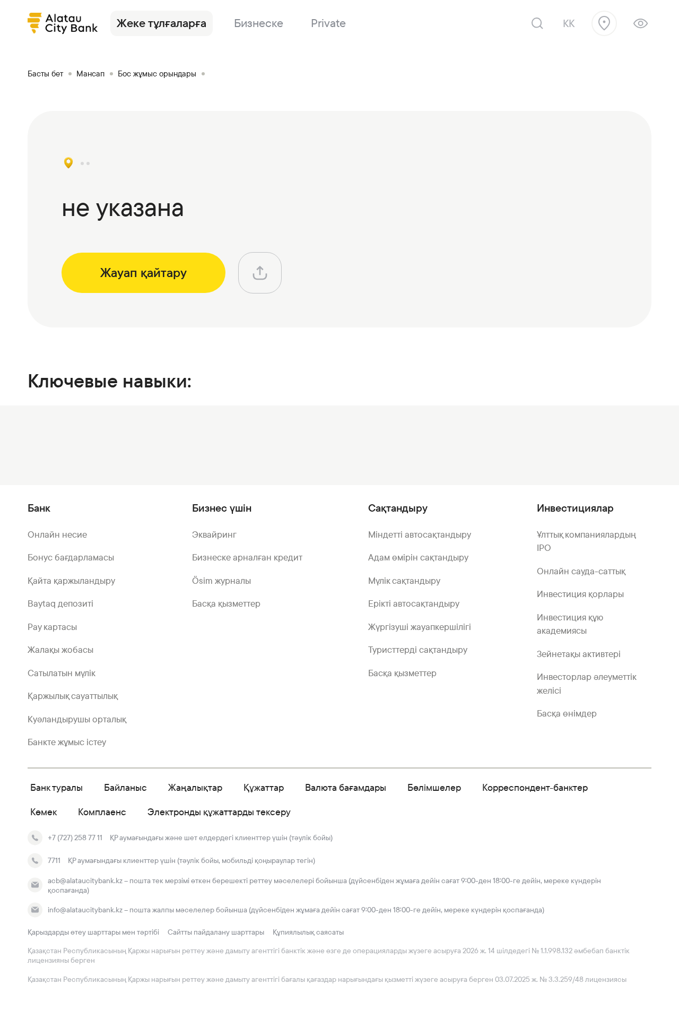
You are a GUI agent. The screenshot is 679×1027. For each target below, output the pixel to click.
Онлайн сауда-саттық (581, 571)
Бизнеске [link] (258, 23)
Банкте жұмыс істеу (67, 742)
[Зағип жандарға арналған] (640, 23)
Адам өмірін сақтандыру (418, 557)
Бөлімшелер (434, 787)
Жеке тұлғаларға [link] (161, 23)
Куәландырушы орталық (77, 719)
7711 (54, 860)
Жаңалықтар (195, 787)
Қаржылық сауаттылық (73, 696)
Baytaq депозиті (60, 603)
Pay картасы (52, 627)
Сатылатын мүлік (61, 673)
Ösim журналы (221, 580)
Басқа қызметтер (226, 603)
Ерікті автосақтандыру (413, 603)
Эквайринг (214, 534)
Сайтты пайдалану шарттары (216, 932)
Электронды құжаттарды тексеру (219, 812)
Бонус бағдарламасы (71, 557)
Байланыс (125, 787)
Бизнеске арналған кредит (247, 557)
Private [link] (328, 23)
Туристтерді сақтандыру (417, 649)
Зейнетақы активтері (579, 654)
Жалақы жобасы (60, 649)
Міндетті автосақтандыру (419, 534)
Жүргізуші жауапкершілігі (419, 627)
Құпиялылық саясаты (308, 932)
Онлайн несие (57, 534)
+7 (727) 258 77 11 (75, 837)
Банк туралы (56, 787)
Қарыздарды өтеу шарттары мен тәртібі (93, 932)
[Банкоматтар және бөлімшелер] (604, 23)
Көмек (43, 812)
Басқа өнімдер (567, 713)
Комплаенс (102, 812)
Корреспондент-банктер (535, 787)
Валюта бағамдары (345, 787)
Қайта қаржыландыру (71, 580)
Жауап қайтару (143, 273)
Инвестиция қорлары (580, 594)
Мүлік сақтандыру (404, 580)
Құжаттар (263, 787)
